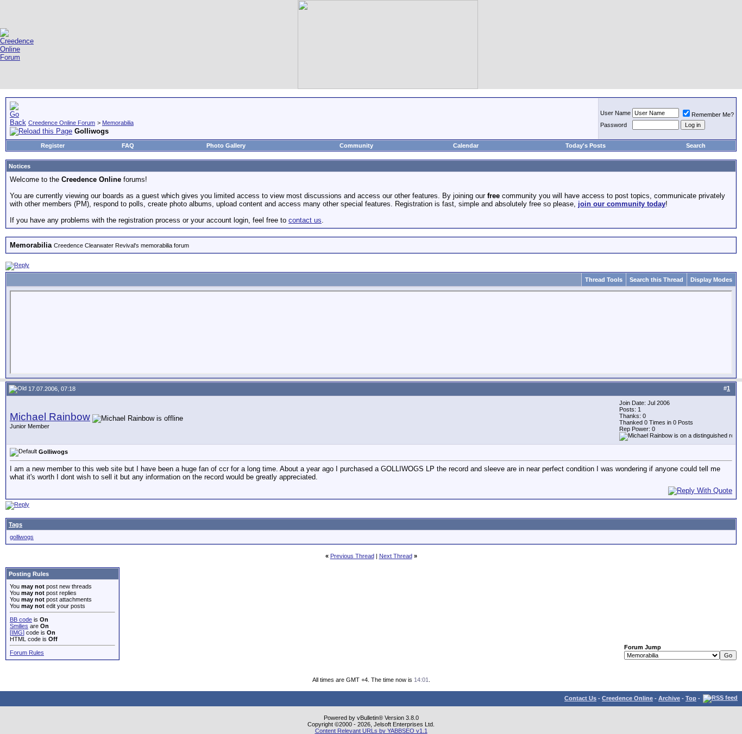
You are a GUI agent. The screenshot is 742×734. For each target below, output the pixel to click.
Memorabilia (118, 122)
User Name (615, 113)
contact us (305, 220)
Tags (15, 524)
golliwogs (22, 537)
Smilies (19, 626)
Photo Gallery (226, 145)
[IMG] (17, 632)
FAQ (128, 145)
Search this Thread (656, 279)
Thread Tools (603, 279)
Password (613, 125)
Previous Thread (352, 556)
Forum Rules (27, 652)
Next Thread (395, 556)
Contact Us (580, 698)
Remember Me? (712, 114)
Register (53, 145)
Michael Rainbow (50, 416)
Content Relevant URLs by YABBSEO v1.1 (371, 730)
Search (696, 145)
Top (691, 698)
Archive (669, 698)
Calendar (466, 145)
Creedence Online (627, 698)
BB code (21, 619)
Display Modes (711, 279)
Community (356, 145)
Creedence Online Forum (61, 122)
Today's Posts (585, 145)
